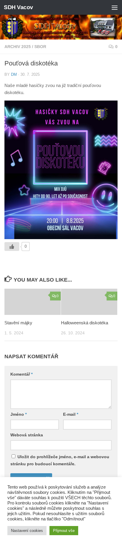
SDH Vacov (18, 7)
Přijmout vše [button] (64, 530)
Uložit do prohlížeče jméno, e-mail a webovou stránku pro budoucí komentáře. (59, 460)
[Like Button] (11, 246)
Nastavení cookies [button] (27, 530)
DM (14, 74)
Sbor (40, 46)
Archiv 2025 (17, 46)
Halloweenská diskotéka (84, 322)
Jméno (18, 414)
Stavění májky (18, 322)
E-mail (70, 414)
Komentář (21, 374)
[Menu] (114, 7)
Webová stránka (26, 435)
